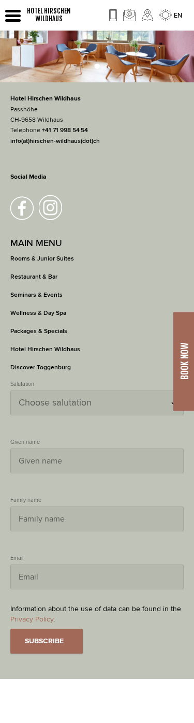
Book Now (184, 361)
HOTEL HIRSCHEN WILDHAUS (49, 15)
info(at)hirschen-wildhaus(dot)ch (55, 141)
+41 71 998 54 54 (65, 130)
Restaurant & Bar (33, 277)
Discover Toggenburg (40, 367)
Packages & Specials (38, 331)
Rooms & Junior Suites (42, 259)
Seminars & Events (36, 295)
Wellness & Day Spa (38, 313)
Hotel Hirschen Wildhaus (45, 349)
